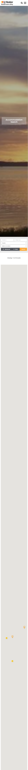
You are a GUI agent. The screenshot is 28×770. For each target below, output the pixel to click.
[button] (24, 627)
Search (23, 249)
